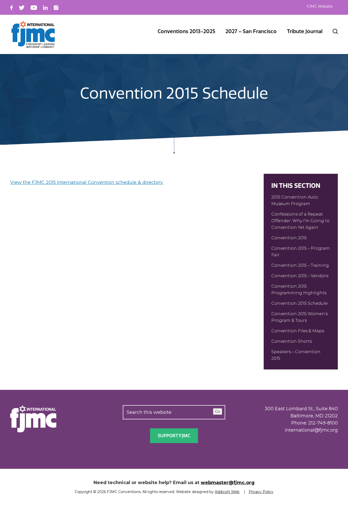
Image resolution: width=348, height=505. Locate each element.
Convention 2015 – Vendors (299, 275)
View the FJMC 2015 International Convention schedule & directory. (86, 182)
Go (217, 411)
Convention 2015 (289, 237)
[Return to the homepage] (33, 34)
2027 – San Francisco (251, 31)
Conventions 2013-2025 (186, 31)
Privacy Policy (261, 491)
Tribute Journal (305, 31)
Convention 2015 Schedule (299, 303)
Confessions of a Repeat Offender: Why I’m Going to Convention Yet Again (300, 221)
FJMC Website (320, 6)
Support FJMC (174, 435)
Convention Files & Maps (297, 330)
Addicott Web (227, 491)
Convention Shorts (291, 341)
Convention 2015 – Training (300, 265)
